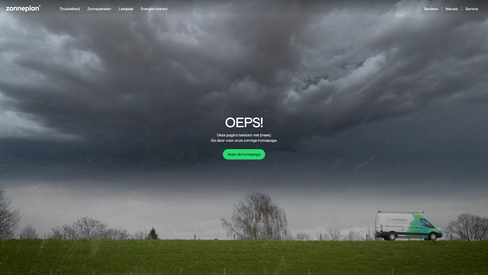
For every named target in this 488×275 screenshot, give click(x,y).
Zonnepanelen (99, 8)
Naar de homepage (244, 154)
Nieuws (452, 8)
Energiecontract (154, 8)
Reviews (431, 8)
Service (472, 8)
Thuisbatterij (69, 8)
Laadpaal (126, 8)
